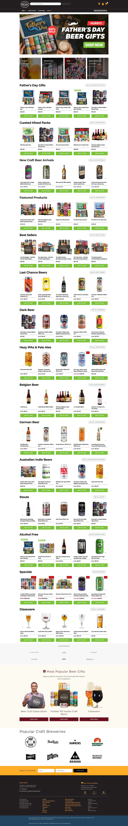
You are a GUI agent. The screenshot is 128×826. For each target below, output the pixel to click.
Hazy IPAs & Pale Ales (35, 347)
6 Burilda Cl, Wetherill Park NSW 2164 (30, 791)
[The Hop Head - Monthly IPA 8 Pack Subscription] (82, 247)
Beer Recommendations (48, 801)
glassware (94, 711)
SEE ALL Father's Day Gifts (96, 85)
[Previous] (22, 103)
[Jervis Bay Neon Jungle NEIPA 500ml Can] (28, 172)
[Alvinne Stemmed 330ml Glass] (82, 621)
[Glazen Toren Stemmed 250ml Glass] (64, 621)
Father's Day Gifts (32, 85)
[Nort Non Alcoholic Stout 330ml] (64, 546)
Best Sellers (28, 235)
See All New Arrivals (97, 160)
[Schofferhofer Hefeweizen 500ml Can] (82, 434)
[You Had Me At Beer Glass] (99, 621)
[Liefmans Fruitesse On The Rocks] (99, 397)
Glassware (41, 10)
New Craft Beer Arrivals (37, 160)
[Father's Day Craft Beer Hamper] (46, 97)
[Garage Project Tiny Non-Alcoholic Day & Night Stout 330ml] (82, 546)
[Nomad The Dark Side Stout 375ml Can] (82, 509)
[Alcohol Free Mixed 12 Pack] (46, 546)
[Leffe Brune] (28, 397)
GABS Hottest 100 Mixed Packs (73, 805)
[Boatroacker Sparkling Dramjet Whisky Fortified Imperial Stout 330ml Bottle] (28, 509)
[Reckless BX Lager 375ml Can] (64, 471)
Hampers (44, 812)
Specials (26, 572)
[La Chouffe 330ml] (82, 397)
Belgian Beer (29, 385)
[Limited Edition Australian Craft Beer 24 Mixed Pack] (28, 584)
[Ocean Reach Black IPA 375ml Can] (64, 359)
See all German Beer (97, 422)
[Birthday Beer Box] (28, 135)
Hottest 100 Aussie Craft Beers (64, 712)
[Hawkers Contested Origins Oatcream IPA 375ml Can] (46, 359)
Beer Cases (68, 807)
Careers (89, 806)
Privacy (89, 804)
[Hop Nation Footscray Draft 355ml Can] (46, 471)
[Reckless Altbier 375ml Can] (82, 322)
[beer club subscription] (34, 694)
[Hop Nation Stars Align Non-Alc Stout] (99, 546)
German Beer (29, 422)
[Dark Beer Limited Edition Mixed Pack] (99, 97)
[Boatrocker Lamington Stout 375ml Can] (46, 509)
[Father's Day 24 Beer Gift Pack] (64, 97)
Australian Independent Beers (72, 802)
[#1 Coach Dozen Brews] (64, 135)
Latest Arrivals (46, 802)
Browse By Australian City (25, 804)
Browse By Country (24, 802)
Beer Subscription (99, 10)
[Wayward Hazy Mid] (28, 359)
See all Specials (99, 572)
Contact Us (24, 788)
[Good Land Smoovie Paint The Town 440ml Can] (99, 172)
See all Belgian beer (97, 384)
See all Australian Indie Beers (94, 459)
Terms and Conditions (93, 803)
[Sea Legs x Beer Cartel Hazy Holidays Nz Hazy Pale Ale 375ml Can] (82, 359)
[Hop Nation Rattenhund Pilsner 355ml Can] (99, 584)
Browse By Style (23, 799)
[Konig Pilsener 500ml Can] (64, 434)
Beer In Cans (68, 808)
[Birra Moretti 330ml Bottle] (64, 172)
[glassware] (94, 694)
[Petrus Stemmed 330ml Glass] (28, 621)
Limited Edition (69, 801)
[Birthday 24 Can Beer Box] (82, 135)
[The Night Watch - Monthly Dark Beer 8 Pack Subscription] (64, 247)
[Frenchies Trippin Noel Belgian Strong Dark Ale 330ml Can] (64, 322)
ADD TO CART (28, 191)
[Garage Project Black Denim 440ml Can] (82, 172)
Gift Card (44, 810)
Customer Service (92, 800)
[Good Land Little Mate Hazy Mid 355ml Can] (46, 284)
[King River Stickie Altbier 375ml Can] (46, 322)
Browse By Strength (24, 807)
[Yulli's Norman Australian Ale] (82, 284)
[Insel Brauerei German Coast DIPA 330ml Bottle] (99, 434)
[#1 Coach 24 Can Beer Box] (99, 209)
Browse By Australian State (26, 803)
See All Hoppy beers (97, 347)
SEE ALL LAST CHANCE (98, 272)
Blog (89, 809)
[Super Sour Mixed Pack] (64, 209)
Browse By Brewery (24, 800)
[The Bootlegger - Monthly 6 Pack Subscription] (28, 247)
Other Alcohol (46, 805)
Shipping (90, 802)
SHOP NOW (34, 719)
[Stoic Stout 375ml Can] (64, 509)
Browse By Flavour (24, 806)
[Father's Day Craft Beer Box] (28, 97)
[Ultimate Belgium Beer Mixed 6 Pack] (99, 135)
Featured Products (33, 197)
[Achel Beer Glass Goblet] (46, 621)
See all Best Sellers (97, 235)
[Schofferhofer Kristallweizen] (28, 434)
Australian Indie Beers (36, 459)
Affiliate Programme (92, 807)
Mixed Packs (32, 10)
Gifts (49, 10)
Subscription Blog (92, 810)
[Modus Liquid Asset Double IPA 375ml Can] (46, 172)
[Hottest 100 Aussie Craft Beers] (64, 694)
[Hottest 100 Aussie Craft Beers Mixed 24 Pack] (28, 209)
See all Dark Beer (98, 310)
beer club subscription (34, 711)
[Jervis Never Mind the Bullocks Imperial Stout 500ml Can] (99, 322)
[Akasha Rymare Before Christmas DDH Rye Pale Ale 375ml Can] (82, 584)
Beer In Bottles (69, 810)
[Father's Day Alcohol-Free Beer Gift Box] (82, 97)
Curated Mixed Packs (35, 122)
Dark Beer (27, 310)
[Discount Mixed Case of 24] (64, 584)
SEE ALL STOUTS (99, 497)
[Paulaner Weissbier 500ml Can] (99, 284)
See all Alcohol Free (97, 534)
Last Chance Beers (33, 272)
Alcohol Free (29, 534)
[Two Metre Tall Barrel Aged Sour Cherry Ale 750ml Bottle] (64, 284)
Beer (23, 10)
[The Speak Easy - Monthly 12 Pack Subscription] (46, 247)
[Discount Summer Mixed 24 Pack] (46, 584)
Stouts (24, 497)
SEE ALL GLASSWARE (98, 609)
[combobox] (45, 4)
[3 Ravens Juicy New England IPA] (28, 284)
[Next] (105, 103)
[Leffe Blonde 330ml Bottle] (46, 397)
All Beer (44, 799)
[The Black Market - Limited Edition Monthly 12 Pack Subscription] (99, 247)
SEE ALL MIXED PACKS (98, 122)
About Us (90, 799)
